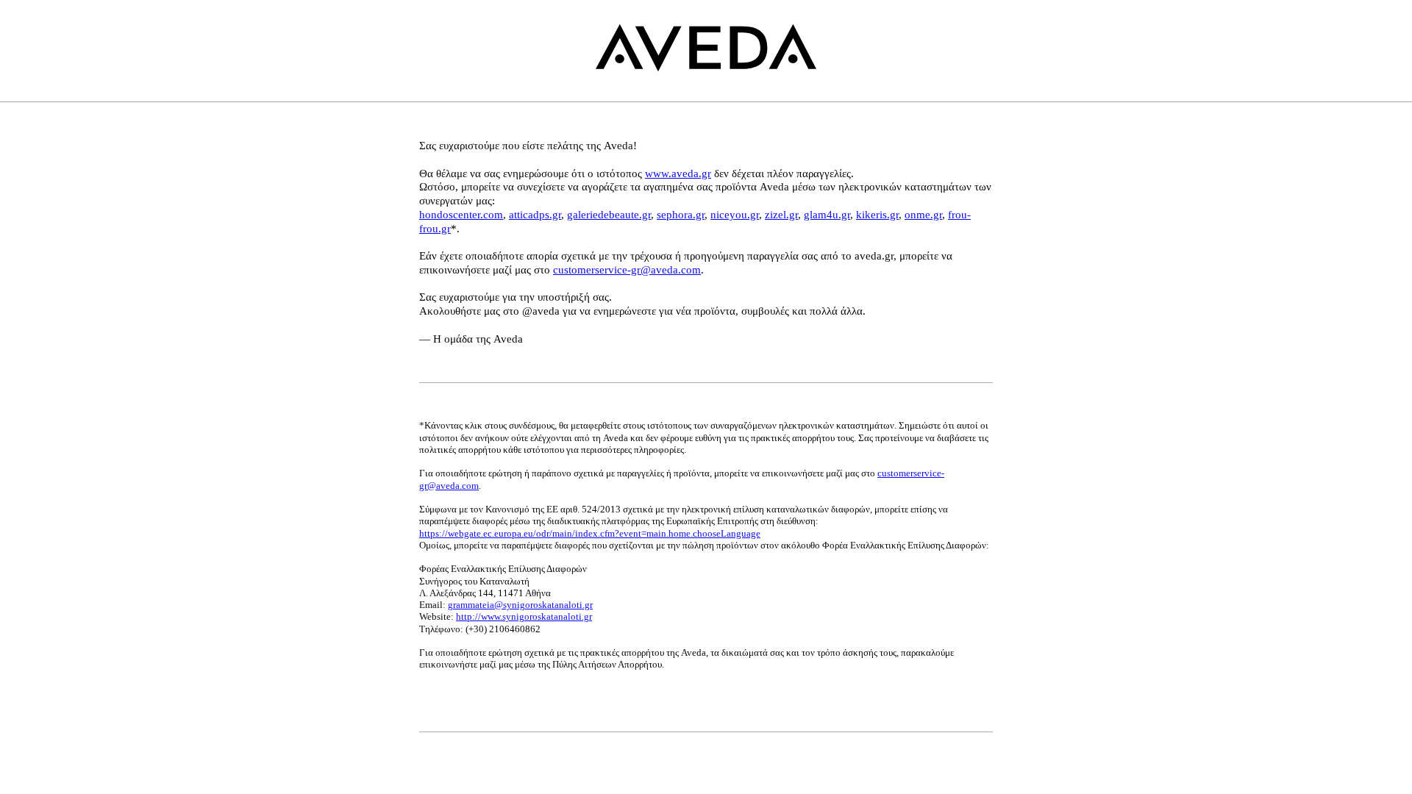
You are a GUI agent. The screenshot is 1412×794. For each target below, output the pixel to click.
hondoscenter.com (461, 215)
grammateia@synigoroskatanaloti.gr (520, 604)
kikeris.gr (877, 215)
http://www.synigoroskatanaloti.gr (524, 616)
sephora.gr (681, 215)
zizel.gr (781, 215)
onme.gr (923, 215)
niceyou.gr (734, 215)
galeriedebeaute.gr (609, 215)
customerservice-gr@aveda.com (627, 270)
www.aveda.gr (678, 173)
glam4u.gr (827, 215)
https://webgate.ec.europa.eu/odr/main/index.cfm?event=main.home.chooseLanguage (589, 533)
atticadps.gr (535, 215)
